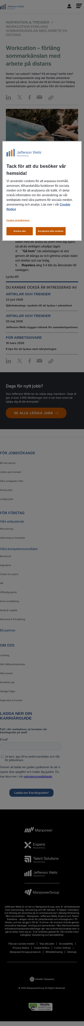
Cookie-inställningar (17, 220)
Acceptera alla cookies (50, 231)
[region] (42, 191)
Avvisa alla (19, 231)
